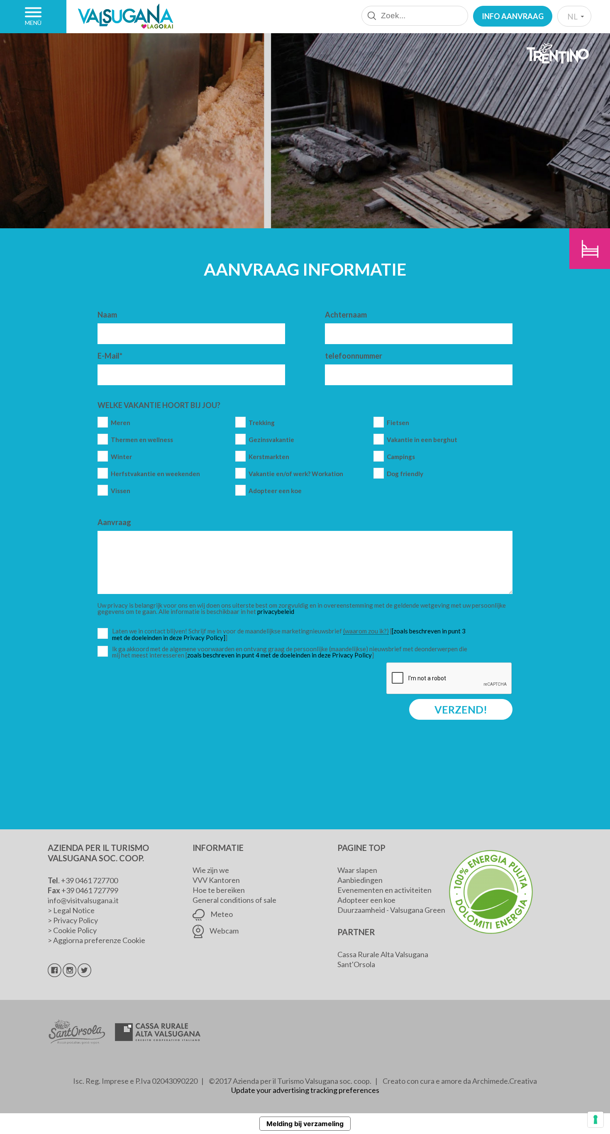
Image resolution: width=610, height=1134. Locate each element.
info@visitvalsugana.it (83, 900)
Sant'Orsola (356, 964)
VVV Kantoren (216, 880)
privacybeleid (275, 611)
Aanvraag (114, 522)
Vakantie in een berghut (422, 440)
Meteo (221, 914)
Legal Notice (74, 910)
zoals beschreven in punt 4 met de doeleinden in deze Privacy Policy (279, 655)
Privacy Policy (75, 920)
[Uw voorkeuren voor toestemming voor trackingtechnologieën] (595, 1119)
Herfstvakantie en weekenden (155, 474)
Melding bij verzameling (305, 1123)
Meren (120, 423)
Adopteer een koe (275, 491)
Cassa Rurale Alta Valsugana (382, 954)
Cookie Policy (75, 930)
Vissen (120, 491)
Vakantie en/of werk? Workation (296, 474)
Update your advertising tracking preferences (305, 1090)
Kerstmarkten (269, 457)
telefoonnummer (353, 355)
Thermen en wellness (142, 440)
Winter (121, 457)
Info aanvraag (513, 16)
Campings (401, 457)
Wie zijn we (211, 870)
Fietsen (398, 423)
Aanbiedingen (360, 880)
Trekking (262, 423)
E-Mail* (110, 355)
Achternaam (346, 314)
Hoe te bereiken (219, 889)
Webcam (223, 930)
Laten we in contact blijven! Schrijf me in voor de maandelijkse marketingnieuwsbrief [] (291, 634)
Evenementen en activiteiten (384, 889)
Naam (107, 314)
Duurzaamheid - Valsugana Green (391, 909)
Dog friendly (405, 474)
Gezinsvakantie (271, 440)
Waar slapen (357, 870)
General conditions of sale (234, 899)
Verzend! (460, 709)
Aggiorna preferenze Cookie (99, 940)
